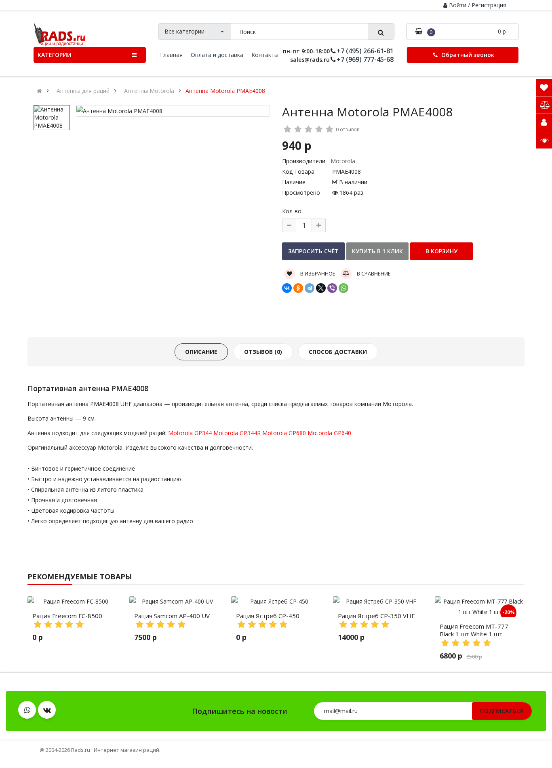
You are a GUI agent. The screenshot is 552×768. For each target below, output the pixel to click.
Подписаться (502, 711)
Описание (201, 352)
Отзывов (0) (263, 352)
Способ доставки (338, 352)
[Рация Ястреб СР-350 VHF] (378, 601)
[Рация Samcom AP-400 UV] (174, 601)
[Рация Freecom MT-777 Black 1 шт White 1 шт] (480, 606)
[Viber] (332, 288)
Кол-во (291, 211)
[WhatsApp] (343, 288)
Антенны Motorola (149, 91)
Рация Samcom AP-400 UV (172, 616)
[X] (321, 288)
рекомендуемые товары (79, 576)
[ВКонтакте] (287, 288)
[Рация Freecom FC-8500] (72, 601)
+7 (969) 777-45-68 (365, 59)
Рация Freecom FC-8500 (67, 616)
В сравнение (373, 273)
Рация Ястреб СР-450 (267, 616)
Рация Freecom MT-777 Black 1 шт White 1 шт (474, 630)
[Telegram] (309, 288)
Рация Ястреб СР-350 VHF (376, 616)
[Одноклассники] (298, 288)
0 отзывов (347, 129)
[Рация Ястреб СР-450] (276, 601)
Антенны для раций (83, 91)
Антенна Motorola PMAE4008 (225, 91)
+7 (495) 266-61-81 (365, 51)
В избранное (317, 273)
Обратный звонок (467, 55)
